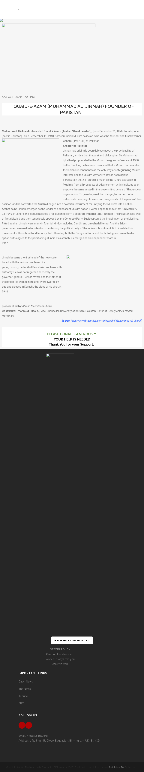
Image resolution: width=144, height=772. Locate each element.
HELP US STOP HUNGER (72, 640)
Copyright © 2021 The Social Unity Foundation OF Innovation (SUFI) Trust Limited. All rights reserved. (57, 767)
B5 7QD (95, 740)
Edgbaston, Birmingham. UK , (73, 740)
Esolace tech (130, 767)
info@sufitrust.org (37, 735)
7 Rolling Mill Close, (42, 740)
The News (25, 688)
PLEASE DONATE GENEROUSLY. (72, 334)
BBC (21, 703)
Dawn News (26, 681)
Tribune (23, 696)
